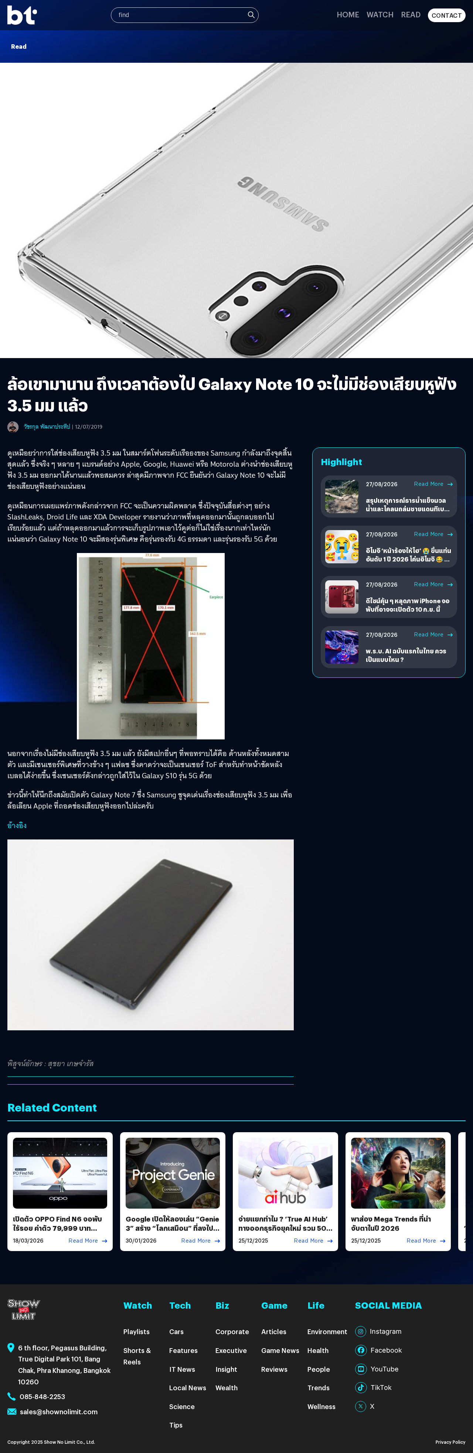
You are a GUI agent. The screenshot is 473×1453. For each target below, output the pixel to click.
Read (411, 14)
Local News (187, 1387)
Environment (327, 1331)
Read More (429, 484)
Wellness (321, 1406)
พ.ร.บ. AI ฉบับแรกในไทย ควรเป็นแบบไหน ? (406, 655)
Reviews (274, 1369)
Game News (280, 1350)
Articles (273, 1331)
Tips (176, 1424)
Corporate (232, 1331)
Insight (226, 1369)
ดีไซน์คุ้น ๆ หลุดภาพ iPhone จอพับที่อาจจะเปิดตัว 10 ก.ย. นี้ (407, 605)
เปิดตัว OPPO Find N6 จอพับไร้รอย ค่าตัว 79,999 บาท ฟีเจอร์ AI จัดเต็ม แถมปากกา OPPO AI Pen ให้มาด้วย (57, 1232)
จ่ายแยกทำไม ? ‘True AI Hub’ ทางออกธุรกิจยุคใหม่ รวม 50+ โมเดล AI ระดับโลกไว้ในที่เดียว (285, 1228)
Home (348, 14)
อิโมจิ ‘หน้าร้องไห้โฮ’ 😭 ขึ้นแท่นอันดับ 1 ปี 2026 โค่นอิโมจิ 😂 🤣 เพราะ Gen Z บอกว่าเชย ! (409, 558)
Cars (176, 1331)
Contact (447, 15)
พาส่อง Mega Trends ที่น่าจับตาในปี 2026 (391, 1223)
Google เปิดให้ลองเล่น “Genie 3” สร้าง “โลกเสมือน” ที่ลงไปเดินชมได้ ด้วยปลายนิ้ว (172, 1228)
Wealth (226, 1387)
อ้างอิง (17, 825)
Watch (380, 14)
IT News (182, 1369)
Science (182, 1406)
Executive (231, 1350)
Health (318, 1350)
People (318, 1369)
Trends (318, 1387)
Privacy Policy (451, 1442)
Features (183, 1350)
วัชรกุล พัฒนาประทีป (47, 427)
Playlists (136, 1331)
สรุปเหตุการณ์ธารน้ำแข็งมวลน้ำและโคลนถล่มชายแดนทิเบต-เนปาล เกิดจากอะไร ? (408, 508)
